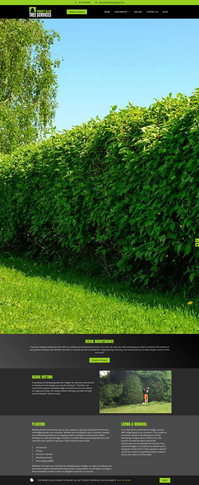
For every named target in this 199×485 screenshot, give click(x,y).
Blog (165, 12)
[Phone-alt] (197, 240)
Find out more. (124, 480)
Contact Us (152, 12)
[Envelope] (197, 245)
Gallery (138, 12)
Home (107, 12)
